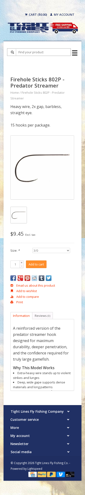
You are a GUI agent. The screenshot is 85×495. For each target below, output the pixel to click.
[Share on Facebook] (13, 278)
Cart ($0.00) (38, 14)
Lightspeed (34, 468)
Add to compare (27, 296)
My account (63, 14)
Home (14, 92)
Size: (15, 250)
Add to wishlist (26, 291)
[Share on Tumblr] (41, 278)
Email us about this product (35, 285)
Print (19, 302)
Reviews (42, 316)
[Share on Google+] (20, 278)
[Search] (12, 52)
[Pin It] (27, 278)
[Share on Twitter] (48, 278)
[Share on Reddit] (34, 278)
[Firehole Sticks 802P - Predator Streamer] (42, 167)
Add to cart (36, 264)
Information (21, 316)
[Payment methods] (33, 474)
